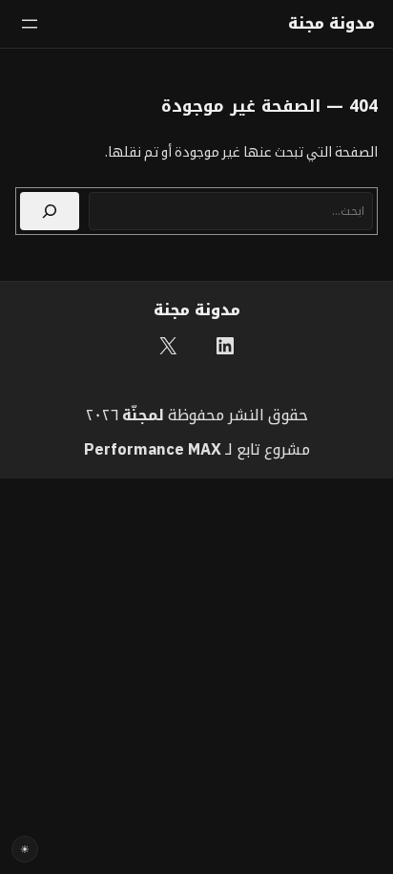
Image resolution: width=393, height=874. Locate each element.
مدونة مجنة (331, 23)
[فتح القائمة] (29, 23)
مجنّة (140, 414)
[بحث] (49, 211)
